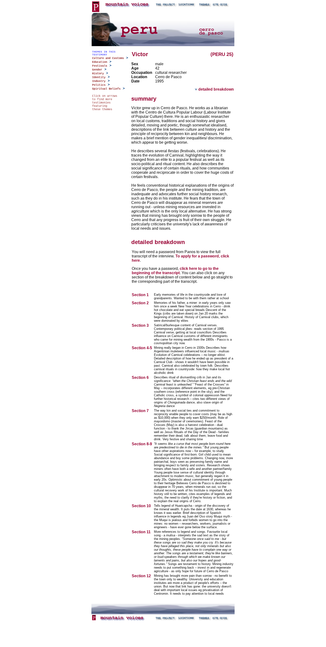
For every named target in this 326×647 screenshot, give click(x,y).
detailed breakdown (215, 89)
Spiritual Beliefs (106, 89)
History (98, 73)
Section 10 (142, 506)
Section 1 (141, 295)
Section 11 (142, 532)
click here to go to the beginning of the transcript (175, 270)
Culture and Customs (108, 58)
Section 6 (141, 377)
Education (99, 62)
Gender (97, 69)
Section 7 (141, 411)
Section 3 (141, 325)
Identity (98, 77)
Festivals (99, 66)
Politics (98, 85)
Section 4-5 (142, 348)
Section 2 (141, 303)
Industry (98, 81)
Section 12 (142, 576)
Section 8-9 (142, 444)
